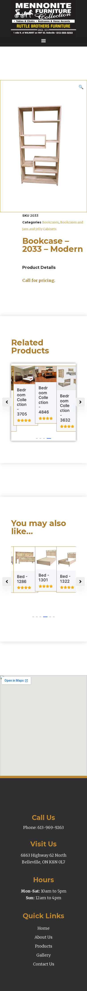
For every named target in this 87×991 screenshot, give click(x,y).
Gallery (43, 955)
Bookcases (50, 222)
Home (43, 928)
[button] (43, 40)
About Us (43, 937)
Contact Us (43, 964)
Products (43, 946)
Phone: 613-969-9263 (43, 827)
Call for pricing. (38, 280)
